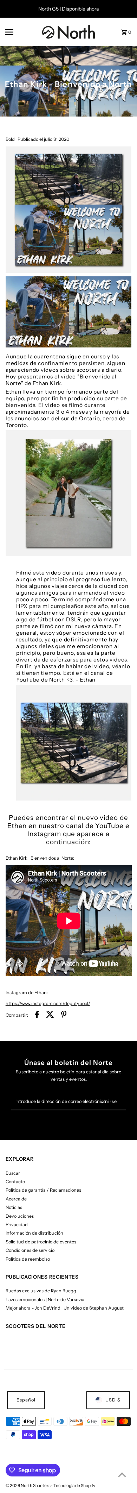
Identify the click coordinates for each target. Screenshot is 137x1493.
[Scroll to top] (122, 1474)
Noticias (14, 1207)
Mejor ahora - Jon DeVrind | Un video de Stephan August (65, 1308)
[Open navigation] (21, 32)
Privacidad (17, 1224)
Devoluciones (20, 1216)
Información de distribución (34, 1233)
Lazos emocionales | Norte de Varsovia (45, 1299)
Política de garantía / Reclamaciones (43, 1190)
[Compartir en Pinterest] (64, 1015)
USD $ (112, 1400)
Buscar (13, 1173)
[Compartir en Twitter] (50, 1015)
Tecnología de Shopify (74, 1485)
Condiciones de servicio (30, 1250)
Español (26, 1400)
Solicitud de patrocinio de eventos (41, 1241)
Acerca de (16, 1199)
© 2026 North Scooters (28, 1485)
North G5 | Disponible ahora (68, 9)
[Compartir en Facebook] (37, 1015)
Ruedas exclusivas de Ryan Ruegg (41, 1290)
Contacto (15, 1181)
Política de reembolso (28, 1259)
